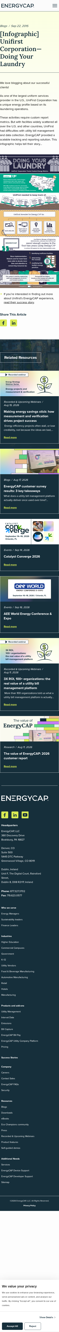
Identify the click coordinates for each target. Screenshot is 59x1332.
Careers (5, 1072)
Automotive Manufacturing (14, 977)
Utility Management (11, 1011)
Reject (32, 1326)
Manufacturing (8, 995)
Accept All (12, 1326)
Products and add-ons (12, 1005)
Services (5, 1164)
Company (6, 1066)
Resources (6, 1101)
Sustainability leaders (12, 919)
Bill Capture (7, 1029)
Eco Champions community (15, 1124)
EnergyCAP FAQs (10, 1084)
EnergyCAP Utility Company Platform (19, 1041)
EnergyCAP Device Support (15, 1170)
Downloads (7, 1112)
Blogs (3, 26)
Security (5, 1090)
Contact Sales (8, 1078)
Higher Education (10, 942)
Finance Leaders (9, 925)
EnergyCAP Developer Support (17, 1176)
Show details (46, 1317)
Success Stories (9, 1057)
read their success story (19, 302)
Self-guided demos (10, 1148)
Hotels (4, 989)
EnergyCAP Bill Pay (11, 1035)
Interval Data (7, 1017)
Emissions (6, 1023)
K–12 (3, 959)
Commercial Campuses (12, 948)
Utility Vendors (8, 965)
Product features (9, 1142)
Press (4, 1130)
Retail (4, 983)
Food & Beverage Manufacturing (17, 971)
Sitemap (5, 1182)
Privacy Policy (29, 1205)
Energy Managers (10, 913)
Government (7, 954)
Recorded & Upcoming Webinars (17, 1136)
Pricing (4, 1047)
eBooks (5, 1118)
